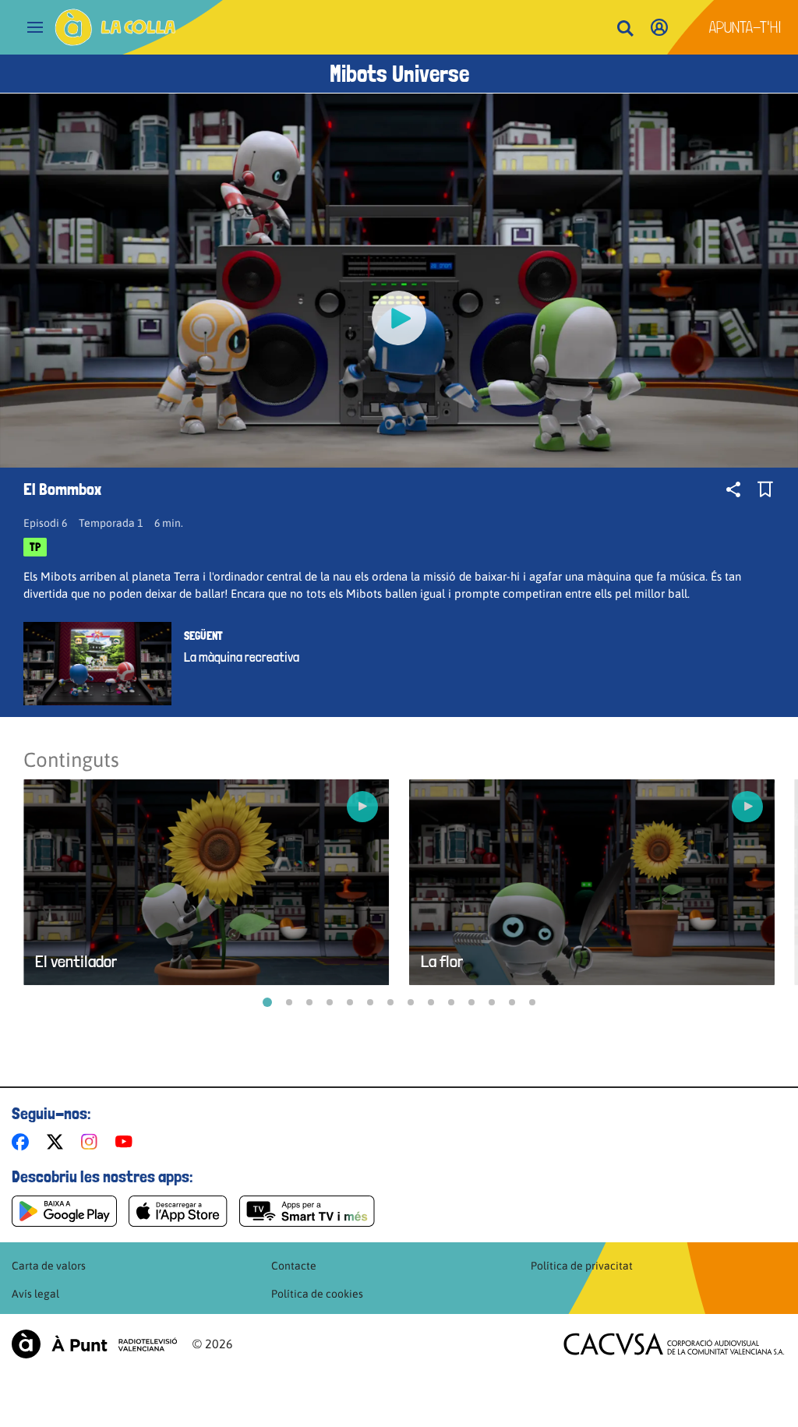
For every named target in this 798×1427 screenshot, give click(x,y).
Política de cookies (317, 1293)
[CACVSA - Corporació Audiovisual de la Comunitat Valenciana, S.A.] (674, 1344)
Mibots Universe (399, 73)
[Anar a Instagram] (92, 1141)
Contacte (293, 1265)
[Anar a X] (58, 1141)
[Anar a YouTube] (127, 1141)
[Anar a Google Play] (64, 1211)
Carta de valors (49, 1265)
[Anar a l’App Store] (178, 1211)
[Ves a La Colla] (115, 27)
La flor (442, 961)
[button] (267, 1002)
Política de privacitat (582, 1265)
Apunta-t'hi (745, 27)
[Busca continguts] (625, 29)
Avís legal (35, 1293)
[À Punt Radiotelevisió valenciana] (94, 1344)
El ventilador (76, 961)
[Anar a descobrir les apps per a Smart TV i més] (307, 1211)
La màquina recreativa (241, 657)
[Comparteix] (733, 489)
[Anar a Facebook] (23, 1141)
